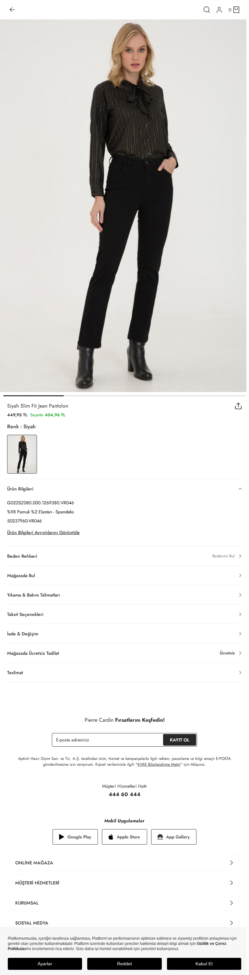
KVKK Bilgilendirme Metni (158, 764)
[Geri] (12, 10)
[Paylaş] (238, 406)
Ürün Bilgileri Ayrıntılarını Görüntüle (43, 532)
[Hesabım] (219, 10)
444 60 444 (124, 794)
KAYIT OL (179, 740)
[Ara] (207, 9)
